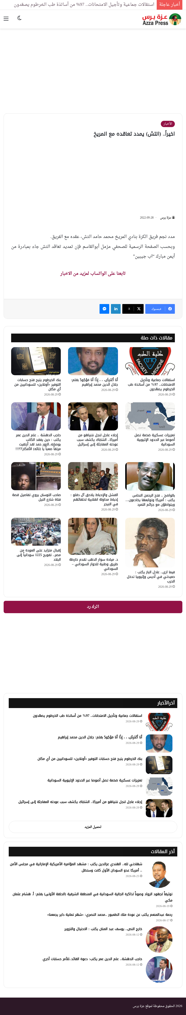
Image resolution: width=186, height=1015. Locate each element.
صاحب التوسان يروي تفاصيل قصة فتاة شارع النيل (36, 497)
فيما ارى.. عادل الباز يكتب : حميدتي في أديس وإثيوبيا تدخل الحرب (151, 577)
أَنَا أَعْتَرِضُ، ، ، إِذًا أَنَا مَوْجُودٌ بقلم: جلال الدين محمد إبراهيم (94, 382)
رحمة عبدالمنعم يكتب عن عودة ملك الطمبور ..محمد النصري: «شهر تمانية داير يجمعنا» (109, 914)
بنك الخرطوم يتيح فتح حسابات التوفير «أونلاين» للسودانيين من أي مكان (37, 384)
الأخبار (167, 124)
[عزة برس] (162, 19)
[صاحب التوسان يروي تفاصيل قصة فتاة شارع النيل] (36, 476)
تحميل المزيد (93, 827)
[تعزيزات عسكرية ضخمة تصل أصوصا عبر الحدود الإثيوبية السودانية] (150, 416)
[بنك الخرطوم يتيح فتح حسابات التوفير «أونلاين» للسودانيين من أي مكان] (36, 361)
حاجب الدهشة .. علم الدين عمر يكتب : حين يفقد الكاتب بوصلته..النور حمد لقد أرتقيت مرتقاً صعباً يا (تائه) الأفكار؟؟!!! (38, 442)
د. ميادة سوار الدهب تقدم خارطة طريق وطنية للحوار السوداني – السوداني (93, 564)
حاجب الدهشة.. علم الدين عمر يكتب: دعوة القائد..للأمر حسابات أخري (92, 959)
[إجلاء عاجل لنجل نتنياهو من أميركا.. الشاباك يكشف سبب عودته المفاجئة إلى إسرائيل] (93, 416)
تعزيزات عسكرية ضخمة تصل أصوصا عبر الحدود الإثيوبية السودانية (154, 440)
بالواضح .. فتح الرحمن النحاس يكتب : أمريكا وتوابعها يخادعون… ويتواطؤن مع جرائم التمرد (150, 500)
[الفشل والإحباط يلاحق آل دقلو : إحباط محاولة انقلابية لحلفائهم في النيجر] (93, 476)
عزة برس (165, 218)
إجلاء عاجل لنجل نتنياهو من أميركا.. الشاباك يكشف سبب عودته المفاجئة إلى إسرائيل (97, 440)
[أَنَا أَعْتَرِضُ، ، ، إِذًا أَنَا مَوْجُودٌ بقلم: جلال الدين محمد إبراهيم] (93, 361)
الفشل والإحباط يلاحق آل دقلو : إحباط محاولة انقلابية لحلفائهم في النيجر (94, 499)
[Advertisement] (93, 67)
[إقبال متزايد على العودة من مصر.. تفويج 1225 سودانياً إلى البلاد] (36, 532)
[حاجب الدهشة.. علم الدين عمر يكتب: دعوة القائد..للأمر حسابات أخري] (159, 969)
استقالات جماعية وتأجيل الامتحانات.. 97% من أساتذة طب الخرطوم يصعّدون (84, 4)
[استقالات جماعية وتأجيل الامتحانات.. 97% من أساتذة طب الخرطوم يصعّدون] (150, 361)
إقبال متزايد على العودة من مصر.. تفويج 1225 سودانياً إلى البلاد (39, 555)
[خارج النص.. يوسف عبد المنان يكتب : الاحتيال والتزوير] (159, 939)
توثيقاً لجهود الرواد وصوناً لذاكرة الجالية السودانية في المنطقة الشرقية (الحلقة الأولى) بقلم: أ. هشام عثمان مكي (92, 897)
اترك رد (93, 607)
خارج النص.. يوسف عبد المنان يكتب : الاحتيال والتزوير (103, 929)
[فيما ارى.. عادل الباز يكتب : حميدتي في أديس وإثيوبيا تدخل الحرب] (150, 542)
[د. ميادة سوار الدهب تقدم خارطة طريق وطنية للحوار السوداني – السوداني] (93, 536)
